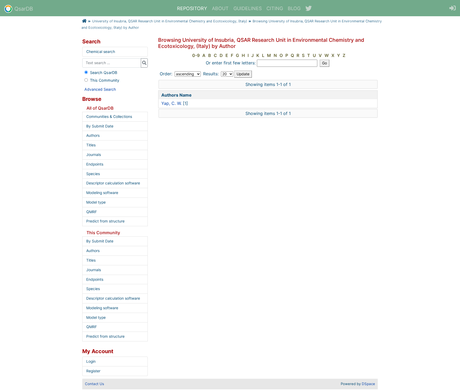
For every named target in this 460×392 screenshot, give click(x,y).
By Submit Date (99, 126)
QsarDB (23, 9)
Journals (93, 154)
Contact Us (94, 384)
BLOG (294, 8)
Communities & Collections (109, 116)
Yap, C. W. (171, 103)
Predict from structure (105, 221)
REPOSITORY (192, 8)
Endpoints (94, 164)
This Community (104, 80)
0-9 (196, 55)
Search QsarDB (103, 72)
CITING (274, 8)
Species (93, 174)
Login (91, 361)
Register (93, 371)
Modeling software (102, 193)
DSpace (368, 384)
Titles (91, 145)
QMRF (91, 212)
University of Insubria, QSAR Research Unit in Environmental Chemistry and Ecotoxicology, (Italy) (169, 21)
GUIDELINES (247, 8)
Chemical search (100, 51)
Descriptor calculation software (113, 183)
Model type (96, 202)
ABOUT (220, 8)
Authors (93, 135)
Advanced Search (100, 89)
